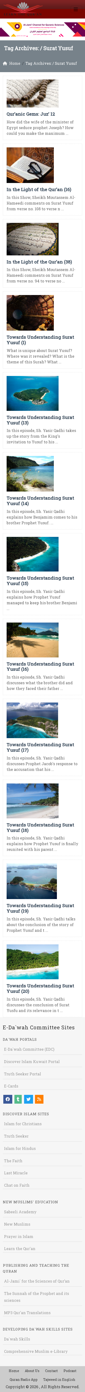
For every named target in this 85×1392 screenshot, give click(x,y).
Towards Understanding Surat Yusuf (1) (40, 339)
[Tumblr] (18, 1099)
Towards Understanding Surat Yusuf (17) (40, 747)
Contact (51, 1371)
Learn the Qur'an (19, 1248)
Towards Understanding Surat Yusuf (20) (40, 988)
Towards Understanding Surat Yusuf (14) (40, 500)
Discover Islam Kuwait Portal (32, 1061)
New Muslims (17, 1224)
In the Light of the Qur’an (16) (39, 189)
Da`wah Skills (17, 1338)
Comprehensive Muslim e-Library (36, 1351)
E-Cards (11, 1085)
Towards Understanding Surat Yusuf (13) (40, 420)
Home (14, 1371)
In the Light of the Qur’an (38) (39, 262)
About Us (32, 1371)
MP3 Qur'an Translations (27, 1312)
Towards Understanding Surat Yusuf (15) (40, 580)
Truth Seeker (16, 1136)
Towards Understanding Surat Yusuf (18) (40, 827)
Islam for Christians (23, 1123)
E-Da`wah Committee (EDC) (29, 1049)
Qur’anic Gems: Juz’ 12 (31, 114)
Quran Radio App (24, 1379)
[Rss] (39, 1099)
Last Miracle (16, 1172)
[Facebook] (7, 1099)
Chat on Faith (17, 1185)
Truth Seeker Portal (22, 1073)
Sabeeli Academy (20, 1211)
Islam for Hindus (20, 1148)
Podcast (70, 1371)
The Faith (13, 1160)
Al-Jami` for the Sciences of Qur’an (37, 1281)
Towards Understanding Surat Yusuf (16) (40, 666)
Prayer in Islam (18, 1236)
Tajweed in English (59, 1379)
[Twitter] (28, 1099)
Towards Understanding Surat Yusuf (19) (40, 908)
